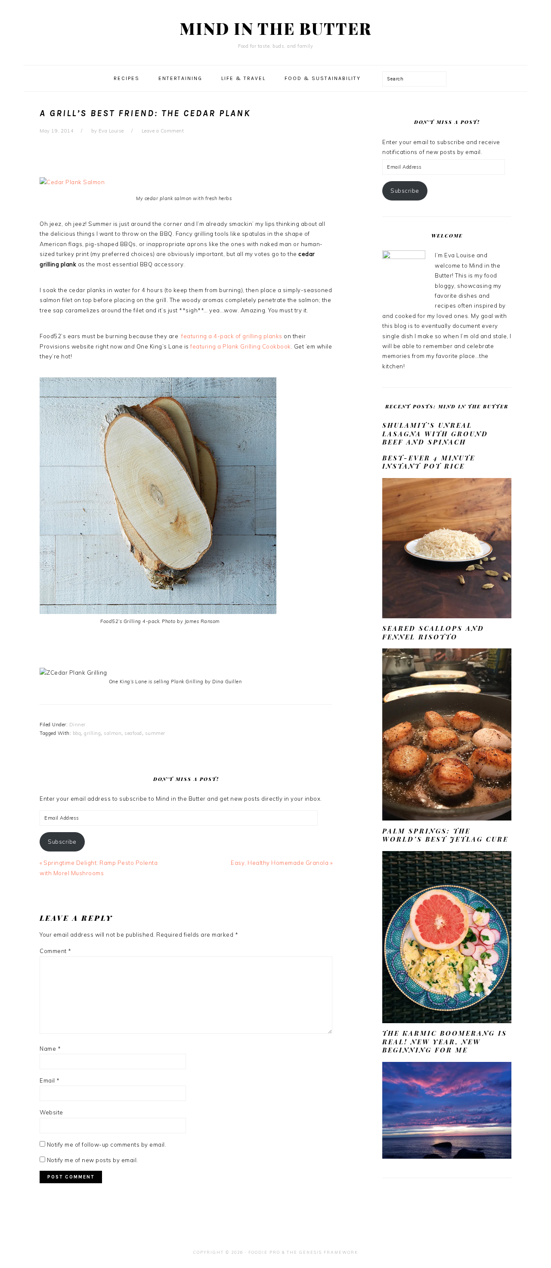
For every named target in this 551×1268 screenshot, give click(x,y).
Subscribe (62, 841)
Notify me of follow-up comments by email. (107, 1144)
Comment (55, 950)
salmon (112, 733)
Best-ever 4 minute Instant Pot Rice (428, 462)
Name (50, 1048)
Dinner (77, 725)
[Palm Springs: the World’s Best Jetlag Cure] (446, 1021)
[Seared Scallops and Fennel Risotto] (446, 818)
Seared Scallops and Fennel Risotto (433, 632)
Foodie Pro (264, 1252)
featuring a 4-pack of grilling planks (231, 336)
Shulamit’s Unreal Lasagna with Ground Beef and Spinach (435, 433)
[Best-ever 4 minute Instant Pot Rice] (446, 616)
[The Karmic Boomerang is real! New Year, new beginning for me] (446, 1156)
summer (155, 733)
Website (51, 1112)
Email (50, 1080)
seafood (133, 733)
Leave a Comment (163, 131)
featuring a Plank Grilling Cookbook (240, 346)
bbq (77, 733)
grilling (92, 733)
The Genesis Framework (322, 1252)
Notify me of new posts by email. (92, 1160)
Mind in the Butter (275, 28)
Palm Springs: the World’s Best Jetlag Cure (445, 835)
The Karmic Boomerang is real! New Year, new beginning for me (444, 1041)
